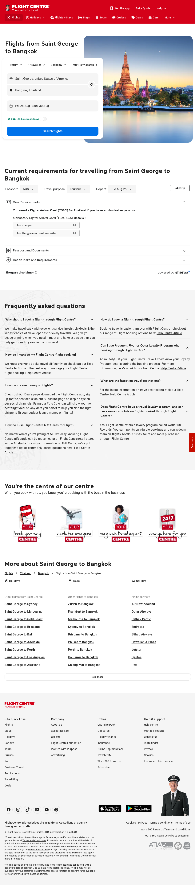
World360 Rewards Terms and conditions (165, 829)
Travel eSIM (104, 755)
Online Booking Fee (38, 849)
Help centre (151, 724)
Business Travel (14, 767)
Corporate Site (60, 730)
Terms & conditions (161, 822)
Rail (7, 761)
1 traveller (34, 64)
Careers (55, 736)
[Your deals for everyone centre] (74, 524)
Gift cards (103, 730)
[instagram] (18, 810)
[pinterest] (56, 810)
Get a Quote (143, 8)
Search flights (52, 131)
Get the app (122, 8)
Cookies (148, 755)
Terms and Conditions (34, 840)
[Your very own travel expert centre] (121, 524)
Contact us (150, 736)
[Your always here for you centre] (167, 524)
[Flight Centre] (20, 705)
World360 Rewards (109, 761)
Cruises (121, 17)
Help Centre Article (38, 373)
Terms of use (182, 822)
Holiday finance (107, 736)
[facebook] (9, 810)
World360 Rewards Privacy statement (167, 835)
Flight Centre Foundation (66, 742)
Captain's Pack (106, 724)
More (168, 17)
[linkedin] (37, 810)
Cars (155, 17)
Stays (86, 17)
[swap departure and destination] (91, 84)
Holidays (35, 17)
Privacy (148, 749)
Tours (103, 17)
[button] (98, 677)
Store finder (151, 742)
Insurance (104, 742)
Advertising (58, 755)
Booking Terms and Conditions (76, 855)
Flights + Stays (64, 17)
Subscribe (103, 767)
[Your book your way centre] (27, 524)
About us (56, 724)
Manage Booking (154, 730)
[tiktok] (28, 810)
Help (159, 8)
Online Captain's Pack (110, 749)
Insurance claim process (158, 761)
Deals (139, 17)
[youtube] (47, 810)
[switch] (42, 120)
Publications (12, 773)
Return (14, 64)
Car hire (9, 742)
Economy (56, 64)
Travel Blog (11, 779)
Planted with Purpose (64, 749)
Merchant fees (79, 852)
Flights (15, 17)
